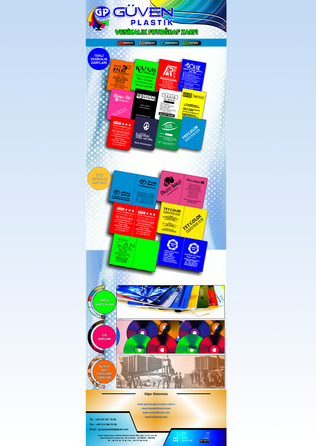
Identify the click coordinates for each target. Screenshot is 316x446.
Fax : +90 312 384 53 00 (103, 424)
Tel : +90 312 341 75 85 (102, 419)
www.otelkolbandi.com (156, 412)
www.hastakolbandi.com (156, 408)
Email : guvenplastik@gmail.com (108, 429)
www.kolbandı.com (156, 416)
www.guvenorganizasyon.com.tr (156, 404)
